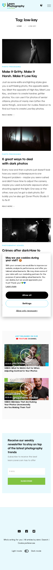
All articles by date (32, 540)
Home (19, 26)
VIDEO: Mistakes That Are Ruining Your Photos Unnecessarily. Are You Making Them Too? (20, 405)
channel (27, 339)
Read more (7, 115)
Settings (27, 303)
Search (45, 540)
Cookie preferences (26, 543)
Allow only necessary (27, 311)
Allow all (27, 295)
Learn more (11, 287)
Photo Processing (11, 67)
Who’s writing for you (13, 540)
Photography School (13, 245)
